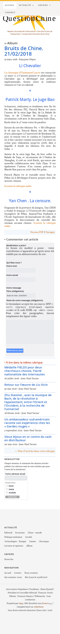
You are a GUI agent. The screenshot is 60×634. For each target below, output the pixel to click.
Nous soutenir (31, 573)
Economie (20, 533)
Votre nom (11, 266)
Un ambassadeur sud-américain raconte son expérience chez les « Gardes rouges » (27, 422)
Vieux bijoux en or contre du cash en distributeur (28, 438)
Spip (21, 603)
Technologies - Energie (15, 541)
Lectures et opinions (13, 546)
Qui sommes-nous (13, 577)
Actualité (25, 5)
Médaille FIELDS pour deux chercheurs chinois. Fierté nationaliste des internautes (24, 370)
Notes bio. (9, 559)
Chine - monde (35, 533)
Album (29, 546)
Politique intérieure (13, 537)
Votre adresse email (15, 474)
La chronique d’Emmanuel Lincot (22, 72)
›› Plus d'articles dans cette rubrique (35, 451)
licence (47, 603)
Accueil (10, 5)
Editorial (8, 533)
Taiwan (32, 541)
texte (11, 489)
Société (28, 537)
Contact (10, 12)
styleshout (39, 607)
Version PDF (37, 232)
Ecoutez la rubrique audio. (18, 186)
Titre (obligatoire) (15, 291)
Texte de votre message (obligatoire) (24, 300)
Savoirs (43, 5)
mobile (12, 492)
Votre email (12, 275)
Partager (50, 232)
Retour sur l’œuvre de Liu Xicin (26, 385)
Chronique (44, 541)
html (11, 486)
